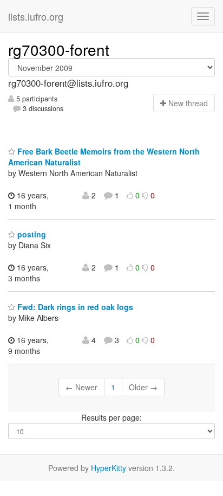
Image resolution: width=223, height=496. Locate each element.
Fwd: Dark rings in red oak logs (74, 306)
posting (30, 234)
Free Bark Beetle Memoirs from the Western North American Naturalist (104, 157)
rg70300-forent (58, 49)
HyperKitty (108, 467)
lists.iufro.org (35, 16)
